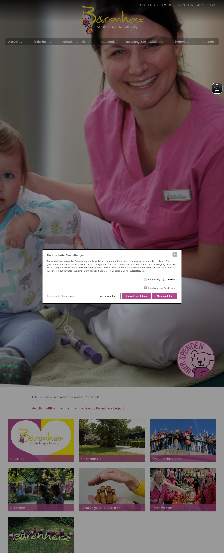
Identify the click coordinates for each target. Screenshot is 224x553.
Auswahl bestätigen (136, 296)
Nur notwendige (108, 296)
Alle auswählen (164, 296)
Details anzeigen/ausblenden (162, 288)
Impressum (68, 296)
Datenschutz (53, 296)
